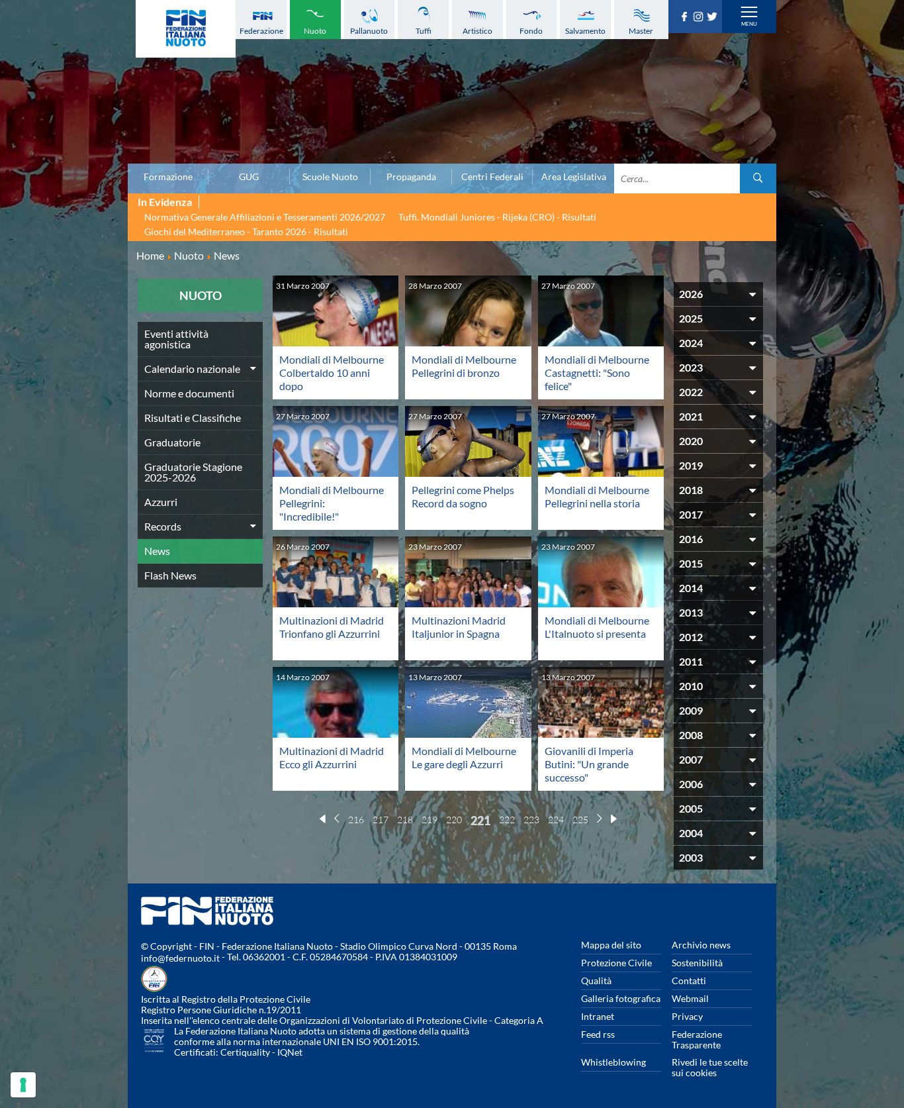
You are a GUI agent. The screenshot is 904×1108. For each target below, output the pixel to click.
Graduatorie (172, 442)
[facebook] (686, 17)
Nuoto (315, 31)
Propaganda (411, 176)
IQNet (289, 1052)
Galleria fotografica (620, 998)
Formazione (168, 176)
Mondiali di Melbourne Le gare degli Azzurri (464, 757)
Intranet (597, 1016)
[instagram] (700, 17)
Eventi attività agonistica (176, 338)
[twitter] (714, 17)
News (157, 550)
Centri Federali (492, 176)
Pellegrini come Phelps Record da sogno (463, 496)
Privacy (687, 1016)
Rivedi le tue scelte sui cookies (710, 1067)
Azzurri (160, 501)
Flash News (170, 575)
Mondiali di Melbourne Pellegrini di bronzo (464, 366)
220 (454, 819)
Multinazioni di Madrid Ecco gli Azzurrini (331, 757)
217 (380, 819)
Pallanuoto (369, 31)
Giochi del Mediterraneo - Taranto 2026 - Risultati (246, 231)
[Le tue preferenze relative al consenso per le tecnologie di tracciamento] (23, 1084)
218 (405, 819)
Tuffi (423, 31)
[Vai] (758, 178)
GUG (249, 176)
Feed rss (598, 1034)
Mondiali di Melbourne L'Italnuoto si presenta (597, 627)
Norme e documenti (189, 393)
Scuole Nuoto (330, 176)
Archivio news (701, 944)
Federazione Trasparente (697, 1039)
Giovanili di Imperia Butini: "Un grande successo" (589, 763)
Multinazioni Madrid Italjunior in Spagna (459, 627)
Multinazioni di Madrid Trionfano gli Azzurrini (331, 627)
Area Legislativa (573, 176)
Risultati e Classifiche (192, 417)
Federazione (261, 31)
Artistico (477, 31)
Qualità (596, 980)
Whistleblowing (613, 1062)
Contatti (689, 980)
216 (356, 819)
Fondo (531, 31)
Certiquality (245, 1052)
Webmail (690, 998)
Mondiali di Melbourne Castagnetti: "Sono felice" (597, 372)
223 (531, 819)
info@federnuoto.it (180, 958)
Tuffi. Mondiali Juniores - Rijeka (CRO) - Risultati (497, 217)
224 (556, 819)
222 (507, 819)
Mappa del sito (611, 944)
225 (580, 819)
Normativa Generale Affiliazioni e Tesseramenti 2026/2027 (264, 217)
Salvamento (585, 31)
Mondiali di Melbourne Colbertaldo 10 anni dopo (331, 372)
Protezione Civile (616, 962)
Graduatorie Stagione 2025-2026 (193, 471)
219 (429, 819)
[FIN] (186, 29)
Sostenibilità (697, 962)
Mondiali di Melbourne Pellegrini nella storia (597, 496)
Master (641, 31)
